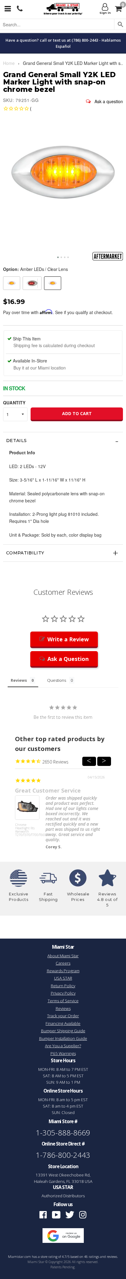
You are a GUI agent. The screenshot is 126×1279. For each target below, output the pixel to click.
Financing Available (63, 1023)
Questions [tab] (56, 680)
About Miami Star (63, 955)
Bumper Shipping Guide (63, 1030)
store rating (49, 1257)
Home (9, 63)
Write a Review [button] (68, 639)
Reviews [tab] (19, 680)
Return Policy (63, 985)
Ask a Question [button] (68, 658)
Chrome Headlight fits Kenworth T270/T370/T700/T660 (27, 830)
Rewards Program (63, 970)
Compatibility (25, 553)
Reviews (63, 1008)
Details (16, 440)
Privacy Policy (63, 993)
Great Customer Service (48, 790)
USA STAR (63, 978)
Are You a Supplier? (63, 1045)
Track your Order (63, 1015)
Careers (63, 963)
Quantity (14, 402)
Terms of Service (63, 1000)
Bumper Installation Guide (63, 1038)
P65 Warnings (63, 1053)
